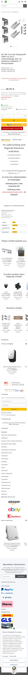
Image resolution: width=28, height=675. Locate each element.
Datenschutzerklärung (7, 569)
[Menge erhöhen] (25, 115)
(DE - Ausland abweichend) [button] (6, 108)
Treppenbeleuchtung (5, 482)
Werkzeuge (3, 491)
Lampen (3, 467)
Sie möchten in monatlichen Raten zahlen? (14, 133)
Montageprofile (11, 69)
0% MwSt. (15, 231)
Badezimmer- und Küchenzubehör (8, 435)
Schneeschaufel (4, 476)
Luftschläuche (4, 470)
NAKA (14, 222)
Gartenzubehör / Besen (6, 452)
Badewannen (4, 432)
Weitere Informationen (14, 134)
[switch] (14, 673)
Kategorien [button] (4, 340)
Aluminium (15, 225)
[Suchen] (25, 5)
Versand (16, 96)
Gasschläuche (4, 455)
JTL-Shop (17, 673)
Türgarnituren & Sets (6, 485)
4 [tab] (15, 46)
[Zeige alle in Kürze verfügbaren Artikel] (26, 344)
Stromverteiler (4, 479)
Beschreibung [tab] (5, 139)
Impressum (5, 656)
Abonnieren (21, 576)
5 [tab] (17, 46)
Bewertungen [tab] (17, 139)
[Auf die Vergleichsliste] (19, 20)
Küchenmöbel (4, 464)
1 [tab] (10, 46)
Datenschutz (13, 656)
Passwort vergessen (6, 412)
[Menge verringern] (3, 115)
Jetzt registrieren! (11, 415)
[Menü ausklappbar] (2, 1)
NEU (14, 228)
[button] (19, 1)
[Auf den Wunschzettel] (23, 20)
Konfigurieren (14, 664)
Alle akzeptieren (14, 660)
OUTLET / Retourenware (6, 473)
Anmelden (14, 409)
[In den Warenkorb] (2, 17)
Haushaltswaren (4, 458)
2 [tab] (12, 46)
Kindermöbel (4, 461)
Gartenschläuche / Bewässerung (8, 449)
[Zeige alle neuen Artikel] (26, 520)
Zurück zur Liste (6, 12)
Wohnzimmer (4, 494)
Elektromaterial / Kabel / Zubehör (8, 443)
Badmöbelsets (4, 437)
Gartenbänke (4, 446)
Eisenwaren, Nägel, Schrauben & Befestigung (11, 440)
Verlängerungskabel (5, 488)
